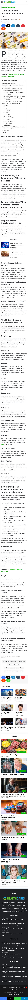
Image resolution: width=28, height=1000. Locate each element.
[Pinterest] (23, 25)
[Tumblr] (18, 25)
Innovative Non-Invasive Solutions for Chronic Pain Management (16, 245)
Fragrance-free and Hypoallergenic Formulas (15, 93)
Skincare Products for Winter (14, 671)
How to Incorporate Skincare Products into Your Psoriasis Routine (13, 127)
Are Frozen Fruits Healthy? (9, 755)
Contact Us (14, 992)
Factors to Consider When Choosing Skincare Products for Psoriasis (12, 89)
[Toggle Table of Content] (23, 81)
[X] (8, 25)
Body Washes (9, 123)
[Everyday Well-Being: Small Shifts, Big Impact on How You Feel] (5, 253)
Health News (11, 7)
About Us (9, 992)
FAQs (4, 132)
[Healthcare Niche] (9, 2)
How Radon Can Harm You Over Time (12, 774)
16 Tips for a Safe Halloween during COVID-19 (19, 699)
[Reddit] (3, 28)
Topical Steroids (10, 118)
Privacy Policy (21, 992)
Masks (7, 112)
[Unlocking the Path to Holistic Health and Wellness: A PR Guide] (7, 692)
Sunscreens (9, 114)
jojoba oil (3, 444)
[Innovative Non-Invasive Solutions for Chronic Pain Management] (5, 245)
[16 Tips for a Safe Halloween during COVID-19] (21, 692)
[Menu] (2, 2)
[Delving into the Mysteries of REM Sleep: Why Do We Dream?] (7, 721)
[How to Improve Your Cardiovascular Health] (21, 721)
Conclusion (6, 130)
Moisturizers (9, 107)
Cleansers (8, 108)
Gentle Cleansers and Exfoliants (14, 101)
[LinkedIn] (13, 25)
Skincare (22, 661)
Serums (8, 110)
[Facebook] (3, 25)
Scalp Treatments (10, 121)
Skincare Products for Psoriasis (14, 668)
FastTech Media (14, 989)
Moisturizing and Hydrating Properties (15, 96)
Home (5, 992)
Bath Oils (8, 119)
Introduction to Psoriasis (9, 83)
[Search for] (26, 2)
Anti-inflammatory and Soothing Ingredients (14, 98)
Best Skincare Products (10, 661)
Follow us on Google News (14, 994)
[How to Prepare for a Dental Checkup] (7, 707)
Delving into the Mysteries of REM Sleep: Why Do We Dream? (7, 727)
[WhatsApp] (8, 680)
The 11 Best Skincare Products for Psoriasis (11, 104)
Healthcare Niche (6, 19)
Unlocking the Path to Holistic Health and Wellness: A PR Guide (6, 699)
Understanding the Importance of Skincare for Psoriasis (13, 86)
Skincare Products (14, 664)
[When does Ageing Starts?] (21, 707)
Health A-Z (4, 7)
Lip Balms (8, 125)
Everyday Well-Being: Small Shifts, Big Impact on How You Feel (17, 254)
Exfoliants (8, 116)
